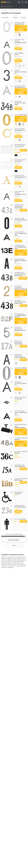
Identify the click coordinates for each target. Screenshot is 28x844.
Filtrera (16, 17)
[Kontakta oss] (19, 2)
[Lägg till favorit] (11, 23)
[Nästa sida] (22, 545)
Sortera (23, 17)
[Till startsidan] (6, 2)
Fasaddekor (5, 10)
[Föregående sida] (6, 545)
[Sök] (2, 6)
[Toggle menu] (26, 2)
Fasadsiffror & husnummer (15, 10)
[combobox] (14, 545)
